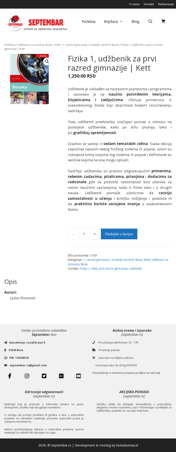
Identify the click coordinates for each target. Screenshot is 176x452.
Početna (89, 21)
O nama (134, 4)
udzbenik (135, 268)
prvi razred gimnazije (113, 268)
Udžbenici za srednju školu (34, 45)
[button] (47, 61)
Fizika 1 (85, 268)
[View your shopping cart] (163, 21)
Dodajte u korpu (119, 233)
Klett (57, 45)
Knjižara (111, 21)
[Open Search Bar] (150, 21)
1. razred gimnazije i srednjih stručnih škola (91, 45)
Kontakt (149, 4)
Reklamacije (166, 4)
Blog (135, 21)
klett (94, 268)
